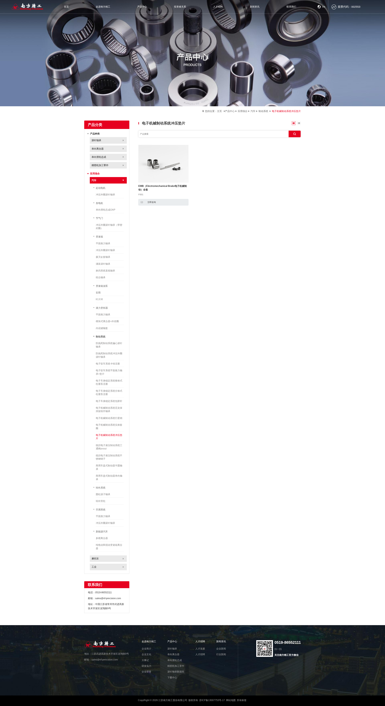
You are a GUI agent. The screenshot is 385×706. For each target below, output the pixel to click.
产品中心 (230, 111)
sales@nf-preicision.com (104, 659)
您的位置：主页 (213, 111)
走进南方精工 (149, 641)
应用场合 (242, 111)
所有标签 (241, 700)
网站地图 (231, 700)
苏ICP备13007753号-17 (212, 700)
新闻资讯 (221, 641)
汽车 (253, 111)
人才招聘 (200, 641)
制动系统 (263, 111)
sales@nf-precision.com (108, 598)
